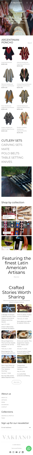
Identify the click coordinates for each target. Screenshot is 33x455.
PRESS (3, 402)
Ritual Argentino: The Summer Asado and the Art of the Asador (8, 343)
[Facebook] (10, 452)
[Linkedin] (23, 452)
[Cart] (31, 3)
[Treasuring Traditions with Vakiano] (24, 359)
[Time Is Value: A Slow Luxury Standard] (24, 308)
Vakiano (18, 444)
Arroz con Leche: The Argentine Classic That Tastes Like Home (24, 343)
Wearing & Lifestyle (7, 415)
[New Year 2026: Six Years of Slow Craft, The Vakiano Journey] (8, 359)
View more (16, 382)
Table (3, 418)
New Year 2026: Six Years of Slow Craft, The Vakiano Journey (7, 368)
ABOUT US (4, 397)
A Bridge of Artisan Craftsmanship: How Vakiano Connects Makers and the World (8, 318)
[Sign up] (30, 427)
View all (30, 43)
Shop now (16, 277)
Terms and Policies (16, 448)
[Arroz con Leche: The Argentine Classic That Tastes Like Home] (24, 334)
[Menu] (2, 3)
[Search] (6, 3)
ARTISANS (4, 400)
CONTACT (4, 407)
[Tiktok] (20, 452)
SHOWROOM (4, 404)
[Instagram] (13, 452)
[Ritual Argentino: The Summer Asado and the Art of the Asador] (8, 334)
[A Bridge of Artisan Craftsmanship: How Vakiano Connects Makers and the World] (8, 308)
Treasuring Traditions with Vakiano (22, 367)
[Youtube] (16, 452)
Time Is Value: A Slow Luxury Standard (24, 315)
